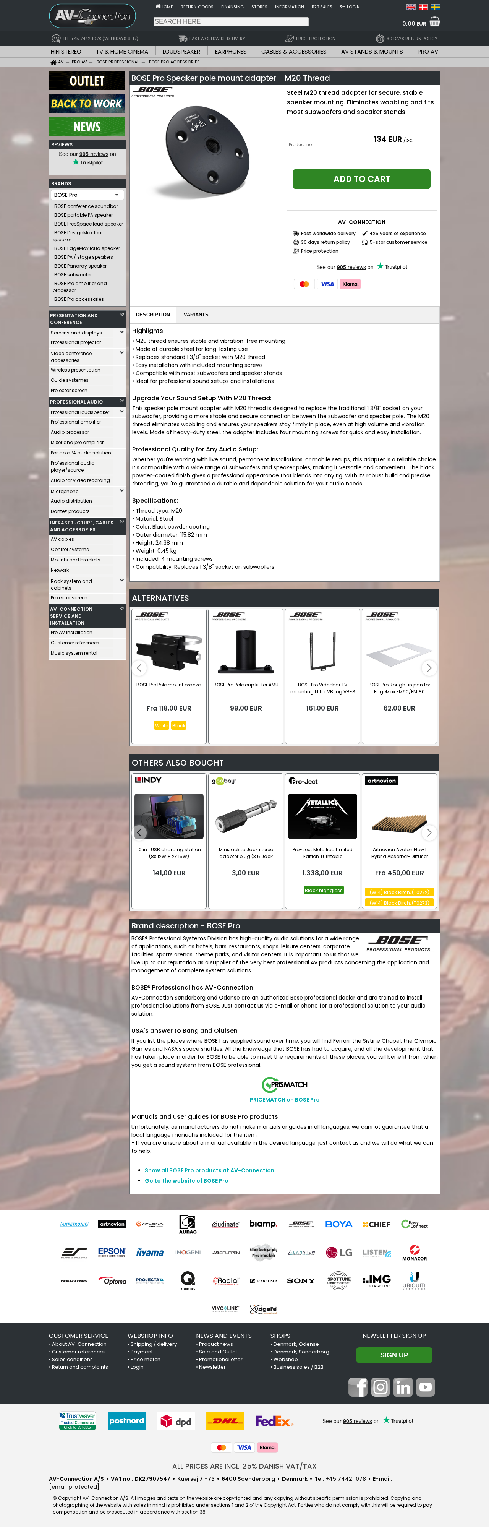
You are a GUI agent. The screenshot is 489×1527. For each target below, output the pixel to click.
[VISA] (327, 284)
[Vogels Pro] (263, 1309)
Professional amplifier (76, 422)
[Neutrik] (74, 1281)
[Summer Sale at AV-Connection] (87, 111)
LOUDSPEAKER (181, 51)
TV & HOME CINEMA (122, 51)
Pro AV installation (71, 632)
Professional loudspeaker (80, 412)
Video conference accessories (71, 356)
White (161, 725)
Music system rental (74, 653)
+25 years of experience (398, 233)
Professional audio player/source (72, 466)
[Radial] (225, 1281)
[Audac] (188, 1224)
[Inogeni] (188, 1252)
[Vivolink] (225, 1309)
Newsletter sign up (394, 1335)
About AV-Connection (79, 1344)
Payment (142, 1351)
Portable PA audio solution (81, 452)
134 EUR (388, 139)
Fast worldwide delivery (328, 233)
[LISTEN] (377, 1252)
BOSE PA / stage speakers (83, 257)
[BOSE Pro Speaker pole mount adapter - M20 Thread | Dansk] (423, 8)
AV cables (62, 539)
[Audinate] (225, 1224)
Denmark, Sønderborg (301, 1351)
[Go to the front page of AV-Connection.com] (157, 6)
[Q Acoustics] (188, 1281)
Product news (216, 1344)
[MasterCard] (304, 284)
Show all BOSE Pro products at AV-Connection (209, 1170)
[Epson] (112, 1252)
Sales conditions (72, 1359)
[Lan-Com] (263, 1252)
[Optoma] (112, 1281)
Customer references (75, 642)
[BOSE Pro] (301, 1224)
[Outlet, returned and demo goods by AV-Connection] (87, 88)
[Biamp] (263, 1224)
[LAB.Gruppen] (225, 1252)
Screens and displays (76, 332)
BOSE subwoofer (73, 274)
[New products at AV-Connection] (87, 134)
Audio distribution (71, 501)
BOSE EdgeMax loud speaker (87, 248)
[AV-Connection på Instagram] (380, 1395)
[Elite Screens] (74, 1252)
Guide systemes (70, 380)
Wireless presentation (75, 370)
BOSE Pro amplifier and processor (80, 287)
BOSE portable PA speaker (83, 215)
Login (353, 7)
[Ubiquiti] (415, 1281)
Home (166, 7)
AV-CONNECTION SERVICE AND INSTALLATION (71, 616)
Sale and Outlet (218, 1351)
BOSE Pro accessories (79, 299)
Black (178, 725)
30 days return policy (325, 242)
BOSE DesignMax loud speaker (79, 236)
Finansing (232, 7)
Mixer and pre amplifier (77, 442)
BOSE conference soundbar (86, 206)
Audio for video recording (80, 480)
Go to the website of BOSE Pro (186, 1181)
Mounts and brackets (75, 560)
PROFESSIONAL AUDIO (76, 402)
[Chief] (377, 1224)
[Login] (342, 6)
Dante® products (70, 511)
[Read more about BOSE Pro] (153, 95)
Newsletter (212, 1367)
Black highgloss (324, 890)
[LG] (339, 1252)
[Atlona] (150, 1224)
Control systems (70, 549)
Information (289, 7)
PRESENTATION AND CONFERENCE (74, 319)
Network (60, 570)
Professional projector (76, 342)
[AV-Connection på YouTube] (425, 1395)
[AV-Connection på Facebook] (358, 1395)
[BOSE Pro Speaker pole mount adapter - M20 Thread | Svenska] (435, 8)
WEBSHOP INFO (150, 1335)
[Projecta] (150, 1281)
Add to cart (362, 179)
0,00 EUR (414, 24)
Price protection (319, 251)
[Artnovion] (112, 1224)
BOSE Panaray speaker (80, 266)
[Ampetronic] (74, 1224)
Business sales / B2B (299, 1367)
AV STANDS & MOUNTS (372, 51)
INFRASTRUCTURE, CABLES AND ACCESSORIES (81, 526)
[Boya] (339, 1224)
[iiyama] (150, 1252)
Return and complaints (80, 1367)
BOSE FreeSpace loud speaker (88, 224)
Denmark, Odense (296, 1344)
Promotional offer (221, 1359)
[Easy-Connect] (415, 1224)
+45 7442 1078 (345, 1479)
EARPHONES (231, 51)
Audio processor (70, 432)
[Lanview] (301, 1252)
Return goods (197, 7)
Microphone (64, 491)
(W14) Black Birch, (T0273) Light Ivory (399, 903)
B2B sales (322, 7)
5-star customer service (398, 242)
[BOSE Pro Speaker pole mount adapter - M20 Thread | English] (411, 8)
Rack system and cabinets (71, 584)
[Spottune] (339, 1281)
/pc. (408, 140)
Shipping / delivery (154, 1344)
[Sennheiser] (263, 1281)
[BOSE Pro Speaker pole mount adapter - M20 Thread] (207, 150)
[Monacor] (415, 1252)
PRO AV (428, 51)
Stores (259, 7)
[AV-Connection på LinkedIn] (403, 1395)
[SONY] (301, 1281)
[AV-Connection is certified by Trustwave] (78, 1421)
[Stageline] (377, 1281)
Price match (145, 1359)
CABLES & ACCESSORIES (294, 51)
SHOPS (280, 1335)
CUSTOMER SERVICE (78, 1335)
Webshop (286, 1359)
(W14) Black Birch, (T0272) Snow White (399, 892)
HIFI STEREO (66, 51)
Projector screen (69, 390)
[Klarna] (350, 284)
